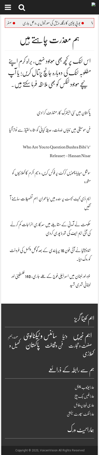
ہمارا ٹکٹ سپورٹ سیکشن (80, 414)
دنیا (65, 336)
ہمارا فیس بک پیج (84, 396)
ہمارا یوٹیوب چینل (84, 387)
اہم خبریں (82, 336)
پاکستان (32, 345)
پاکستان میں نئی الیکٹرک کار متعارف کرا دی (64, 113)
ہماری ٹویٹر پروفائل (84, 405)
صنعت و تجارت (80, 346)
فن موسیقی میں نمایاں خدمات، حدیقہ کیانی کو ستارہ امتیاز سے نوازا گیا (50, 130)
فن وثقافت (54, 345)
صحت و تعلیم (13, 337)
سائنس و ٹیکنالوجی (40, 336)
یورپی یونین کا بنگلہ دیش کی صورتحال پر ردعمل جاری (56, 23)
